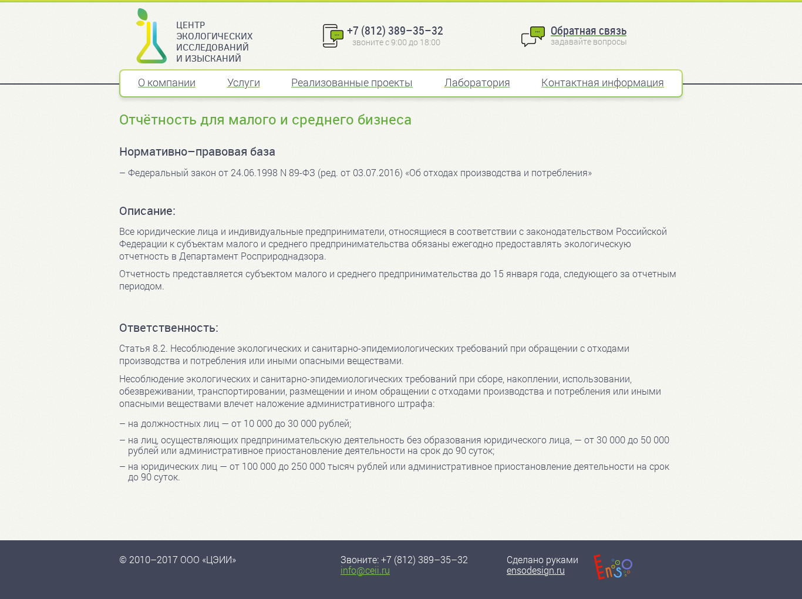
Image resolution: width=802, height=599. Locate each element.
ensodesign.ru (536, 570)
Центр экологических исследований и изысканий (214, 41)
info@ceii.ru (365, 570)
